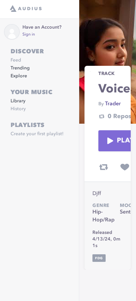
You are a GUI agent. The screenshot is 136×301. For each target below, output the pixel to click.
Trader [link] (113, 104)
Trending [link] (20, 68)
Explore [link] (19, 76)
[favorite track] (124, 167)
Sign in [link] (28, 35)
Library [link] (18, 101)
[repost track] (103, 167)
